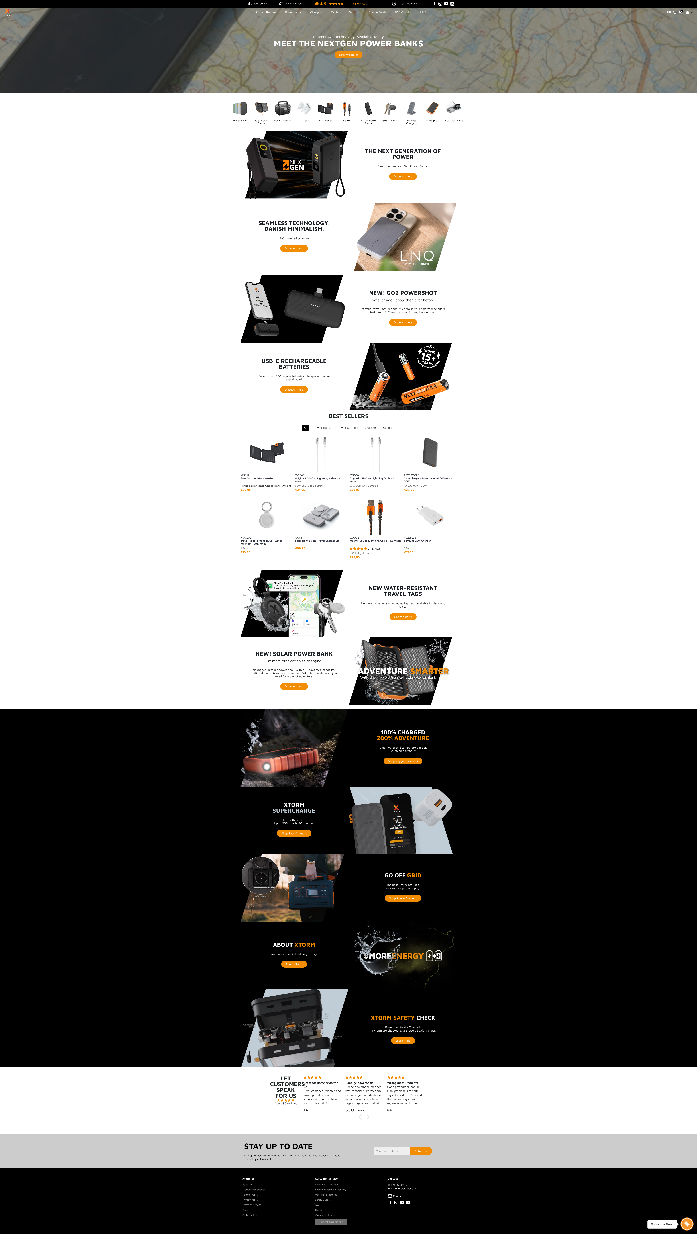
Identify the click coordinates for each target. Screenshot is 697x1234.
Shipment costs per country (330, 1189)
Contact (319, 1209)
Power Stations (266, 12)
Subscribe (421, 1151)
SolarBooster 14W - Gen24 (257, 477)
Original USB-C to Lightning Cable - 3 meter (317, 478)
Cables (335, 12)
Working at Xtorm (325, 1214)
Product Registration (254, 1189)
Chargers (316, 12)
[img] (285, 1100)
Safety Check (322, 1199)
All (305, 427)
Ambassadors (249, 1214)
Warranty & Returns (326, 1194)
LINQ (423, 12)
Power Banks (322, 427)
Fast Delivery (260, 3)
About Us (247, 1184)
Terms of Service (251, 1204)
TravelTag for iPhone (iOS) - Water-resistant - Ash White (262, 540)
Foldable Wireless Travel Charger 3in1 (318, 539)
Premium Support (294, 3)
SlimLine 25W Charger (417, 539)
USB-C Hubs (403, 12)
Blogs (245, 1209)
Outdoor (354, 12)
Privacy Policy (250, 1199)
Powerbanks (293, 12)
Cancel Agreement (331, 1221)
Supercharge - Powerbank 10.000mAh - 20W (428, 478)
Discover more (348, 54)
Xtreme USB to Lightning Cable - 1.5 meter (375, 539)
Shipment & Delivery (326, 1184)
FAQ (317, 1204)
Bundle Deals (377, 12)
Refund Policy (250, 1194)
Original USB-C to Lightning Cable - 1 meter (372, 478)
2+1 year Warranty (407, 3)
